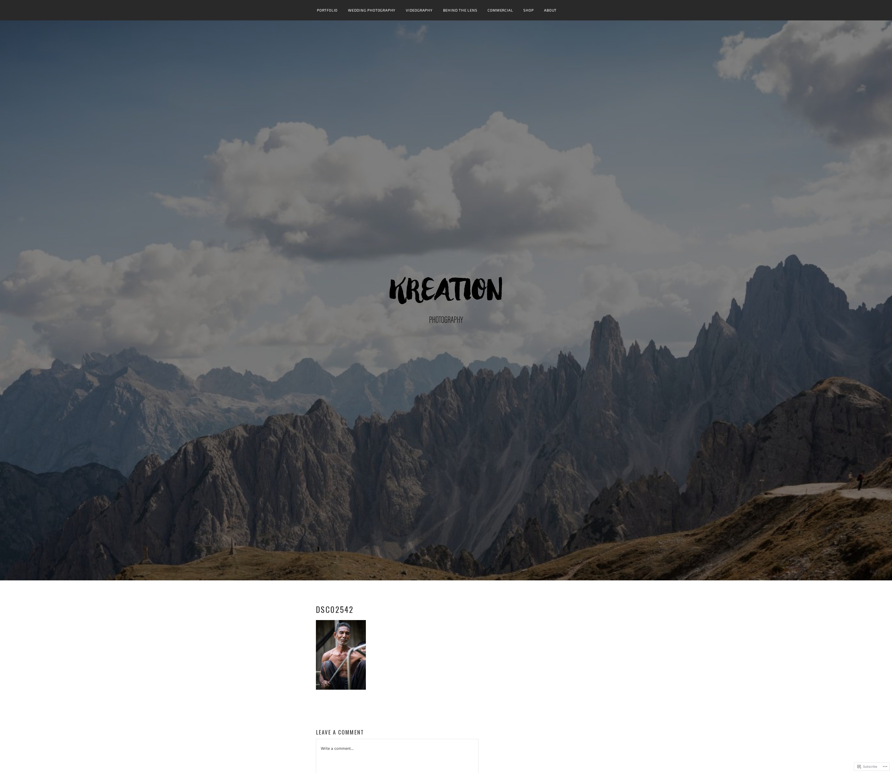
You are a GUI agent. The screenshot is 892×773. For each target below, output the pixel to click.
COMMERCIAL (500, 10)
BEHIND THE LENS (460, 10)
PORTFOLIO (327, 10)
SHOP (528, 10)
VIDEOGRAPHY (419, 10)
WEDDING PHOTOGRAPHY (371, 10)
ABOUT (550, 10)
